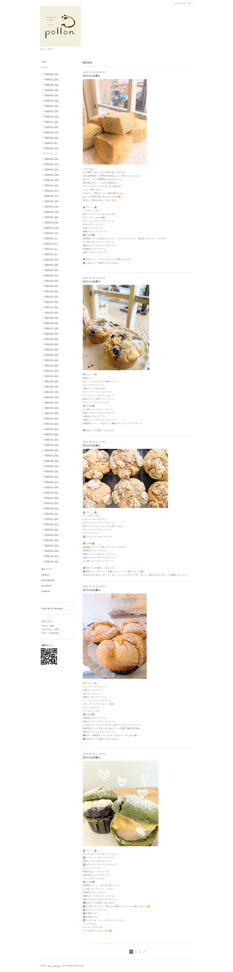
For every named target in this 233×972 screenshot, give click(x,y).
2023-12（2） (51, 243)
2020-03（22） (52, 476)
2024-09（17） (52, 196)
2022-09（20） (52, 318)
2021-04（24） (52, 408)
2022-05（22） (52, 339)
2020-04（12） (52, 471)
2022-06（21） (52, 333)
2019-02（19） (52, 545)
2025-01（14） (52, 175)
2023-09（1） (51, 254)
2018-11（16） (52, 561)
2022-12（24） (52, 302)
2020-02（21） (52, 482)
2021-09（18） (52, 381)
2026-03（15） (52, 100)
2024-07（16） (52, 206)
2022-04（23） (52, 344)
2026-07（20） (52, 79)
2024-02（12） (52, 233)
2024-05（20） (52, 217)
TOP (43, 62)
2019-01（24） (52, 551)
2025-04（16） (52, 159)
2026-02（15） (52, 106)
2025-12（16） (52, 116)
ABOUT (45, 575)
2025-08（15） (52, 138)
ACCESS (46, 586)
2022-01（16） (52, 360)
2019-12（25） (52, 492)
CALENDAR (48, 580)
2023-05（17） (52, 275)
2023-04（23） (52, 281)
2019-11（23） (52, 498)
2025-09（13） (52, 132)
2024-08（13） (52, 201)
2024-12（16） (52, 180)
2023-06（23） (52, 270)
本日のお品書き (92, 75)
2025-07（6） (51, 143)
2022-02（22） (52, 355)
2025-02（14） (52, 169)
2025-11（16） (52, 122)
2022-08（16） (52, 323)
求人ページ (47, 569)
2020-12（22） (52, 429)
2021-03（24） (52, 413)
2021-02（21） (52, 418)
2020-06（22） (52, 461)
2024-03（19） (52, 228)
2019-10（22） (52, 503)
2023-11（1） (51, 249)
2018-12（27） (52, 556)
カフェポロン (54, 966)
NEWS (44, 67)
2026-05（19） (52, 90)
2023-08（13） (52, 259)
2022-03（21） (52, 349)
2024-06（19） (52, 212)
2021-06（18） (52, 397)
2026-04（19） (52, 95)
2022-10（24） (52, 312)
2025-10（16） (52, 127)
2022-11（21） (52, 307)
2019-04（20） (52, 535)
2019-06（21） (52, 524)
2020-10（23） (52, 439)
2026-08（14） (52, 74)
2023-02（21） (52, 291)
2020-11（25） (52, 434)
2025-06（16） (52, 148)
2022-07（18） (52, 328)
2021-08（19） (52, 386)
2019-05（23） (52, 529)
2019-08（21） (52, 514)
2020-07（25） (52, 455)
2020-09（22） (52, 445)
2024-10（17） (52, 190)
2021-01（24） (52, 424)
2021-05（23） (52, 402)
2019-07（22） (52, 519)
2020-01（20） (52, 487)
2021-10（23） (52, 376)
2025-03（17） (52, 164)
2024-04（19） (52, 222)
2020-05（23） (52, 466)
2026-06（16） (52, 85)
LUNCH (45, 591)
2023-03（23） (52, 286)
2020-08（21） (52, 450)
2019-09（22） (52, 508)
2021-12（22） (52, 365)
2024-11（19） (52, 185)
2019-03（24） (52, 540)
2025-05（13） (52, 153)
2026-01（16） (52, 111)
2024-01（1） (51, 238)
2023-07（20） (52, 265)
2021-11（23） (52, 371)
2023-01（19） (52, 296)
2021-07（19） (52, 392)
